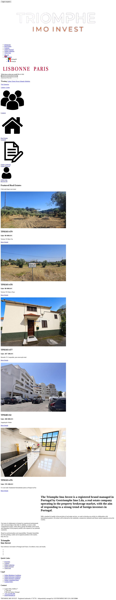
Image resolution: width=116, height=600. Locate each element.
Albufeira (27, 81)
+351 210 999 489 (9, 593)
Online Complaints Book (11, 580)
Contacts (3, 113)
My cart (6, 55)
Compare (3, 140)
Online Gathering (6, 164)
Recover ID (4, 181)
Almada (22, 81)
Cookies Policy (8, 582)
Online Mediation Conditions (12, 575)
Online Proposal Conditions (12, 578)
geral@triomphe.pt (9, 595)
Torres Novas (15, 81)
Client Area (4, 180)
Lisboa (9, 81)
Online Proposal (5, 166)
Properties (7, 561)
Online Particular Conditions (12, 577)
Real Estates (4, 138)
